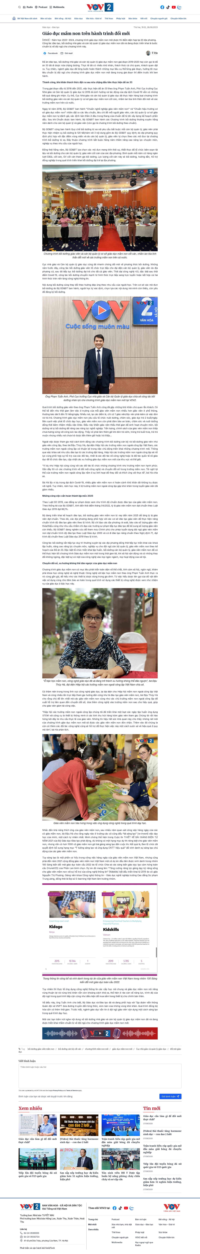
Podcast (43, 7)
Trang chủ (93, 1219)
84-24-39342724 (31, 1237)
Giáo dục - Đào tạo (50, 27)
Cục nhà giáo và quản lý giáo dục (151, 1049)
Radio (30, 7)
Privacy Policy (58, 1090)
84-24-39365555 (31, 1233)
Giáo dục (78, 18)
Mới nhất (92, 1224)
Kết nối (144, 18)
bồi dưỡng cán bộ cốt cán (69, 1049)
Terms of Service (72, 1090)
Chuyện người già (158, 18)
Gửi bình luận (169, 1096)
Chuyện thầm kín (178, 18)
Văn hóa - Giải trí (93, 18)
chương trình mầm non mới (96, 1049)
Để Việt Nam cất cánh (27, 18)
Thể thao (109, 18)
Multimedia (58, 7)
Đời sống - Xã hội (63, 18)
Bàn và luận (46, 18)
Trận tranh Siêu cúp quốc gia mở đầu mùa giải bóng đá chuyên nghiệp (162, 1149)
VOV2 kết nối (141, 1237)
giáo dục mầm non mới (122, 1049)
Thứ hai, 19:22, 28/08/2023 (146, 27)
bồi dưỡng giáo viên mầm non (41, 1049)
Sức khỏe (132, 18)
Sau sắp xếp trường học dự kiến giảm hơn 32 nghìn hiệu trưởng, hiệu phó (162, 1182)
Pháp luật (120, 18)
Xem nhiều (93, 1229)
